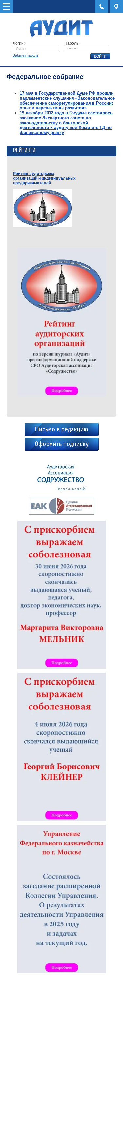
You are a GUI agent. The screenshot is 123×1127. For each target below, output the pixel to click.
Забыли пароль (25, 55)
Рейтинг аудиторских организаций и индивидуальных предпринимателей (44, 178)
